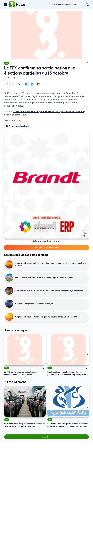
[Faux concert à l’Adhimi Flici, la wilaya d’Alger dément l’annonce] (9, 277)
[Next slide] (88, 355)
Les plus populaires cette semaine (26, 254)
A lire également (15, 382)
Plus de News (46, 437)
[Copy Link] (38, 84)
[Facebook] (13, 84)
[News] (12, 4)
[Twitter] (19, 84)
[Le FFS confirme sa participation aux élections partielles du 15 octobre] (25, 349)
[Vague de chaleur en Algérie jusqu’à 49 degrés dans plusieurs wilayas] (9, 317)
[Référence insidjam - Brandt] (46, 186)
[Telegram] (26, 84)
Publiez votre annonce (48, 247)
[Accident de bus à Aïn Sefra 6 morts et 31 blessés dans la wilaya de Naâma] (9, 291)
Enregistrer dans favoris (19, 126)
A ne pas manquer (16, 330)
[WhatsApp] (7, 84)
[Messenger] (32, 84)
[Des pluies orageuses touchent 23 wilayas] (9, 304)
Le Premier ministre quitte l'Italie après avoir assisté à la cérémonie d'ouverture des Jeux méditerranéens (67, 425)
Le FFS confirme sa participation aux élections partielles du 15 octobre (48, 111)
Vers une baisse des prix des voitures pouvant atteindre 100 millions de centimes (24, 424)
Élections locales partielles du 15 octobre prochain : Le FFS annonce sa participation (66, 373)
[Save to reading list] (87, 63)
